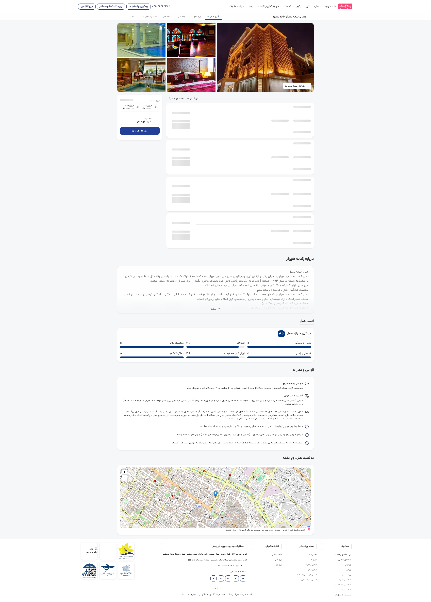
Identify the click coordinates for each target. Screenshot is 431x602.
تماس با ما (313, 554)
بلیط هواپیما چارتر (345, 559)
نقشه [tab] (132, 16)
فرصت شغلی (277, 554)
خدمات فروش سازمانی (343, 595)
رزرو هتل (278, 559)
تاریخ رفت (148, 106)
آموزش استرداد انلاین (309, 579)
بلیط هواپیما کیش (345, 579)
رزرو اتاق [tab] (197, 16)
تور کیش (348, 564)
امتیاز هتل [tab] (167, 16)
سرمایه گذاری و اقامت (344, 554)
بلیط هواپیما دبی (345, 590)
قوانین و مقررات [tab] (150, 16)
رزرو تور (279, 564)
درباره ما (314, 559)
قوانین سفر (312, 569)
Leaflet (305, 526)
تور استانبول (347, 574)
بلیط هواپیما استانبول (343, 585)
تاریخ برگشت (129, 106)
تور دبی (349, 569)
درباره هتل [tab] (182, 16)
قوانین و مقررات (311, 564)
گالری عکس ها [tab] (213, 16)
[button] (215, 494)
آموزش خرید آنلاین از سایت (307, 574)
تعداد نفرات (148, 119)
